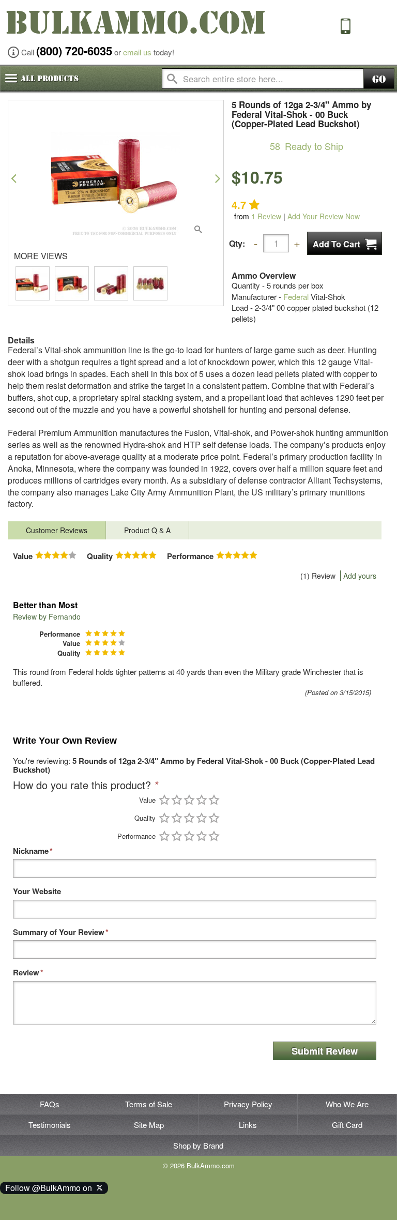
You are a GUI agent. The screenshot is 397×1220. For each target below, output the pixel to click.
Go (379, 79)
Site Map (149, 1124)
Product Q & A (147, 530)
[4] (201, 800)
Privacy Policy (248, 1103)
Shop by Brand (198, 1145)
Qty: (237, 243)
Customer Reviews (56, 530)
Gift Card (347, 1124)
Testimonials (49, 1124)
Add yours (359, 575)
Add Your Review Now (323, 216)
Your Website (37, 891)
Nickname (31, 851)
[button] (13, 178)
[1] (164, 800)
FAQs (49, 1103)
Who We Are (347, 1103)
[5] (214, 800)
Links (248, 1124)
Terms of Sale (148, 1103)
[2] (177, 800)
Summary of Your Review (58, 932)
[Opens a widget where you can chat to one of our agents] (39, 1202)
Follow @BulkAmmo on (50, 1188)
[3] (189, 800)
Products (50, 78)
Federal (296, 296)
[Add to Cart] (344, 243)
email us (137, 52)
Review (266, 216)
